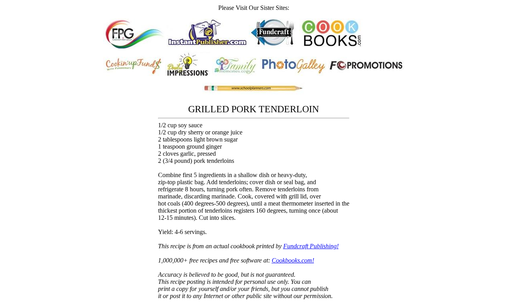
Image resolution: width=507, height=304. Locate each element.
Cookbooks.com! (293, 260)
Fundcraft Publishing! (311, 246)
